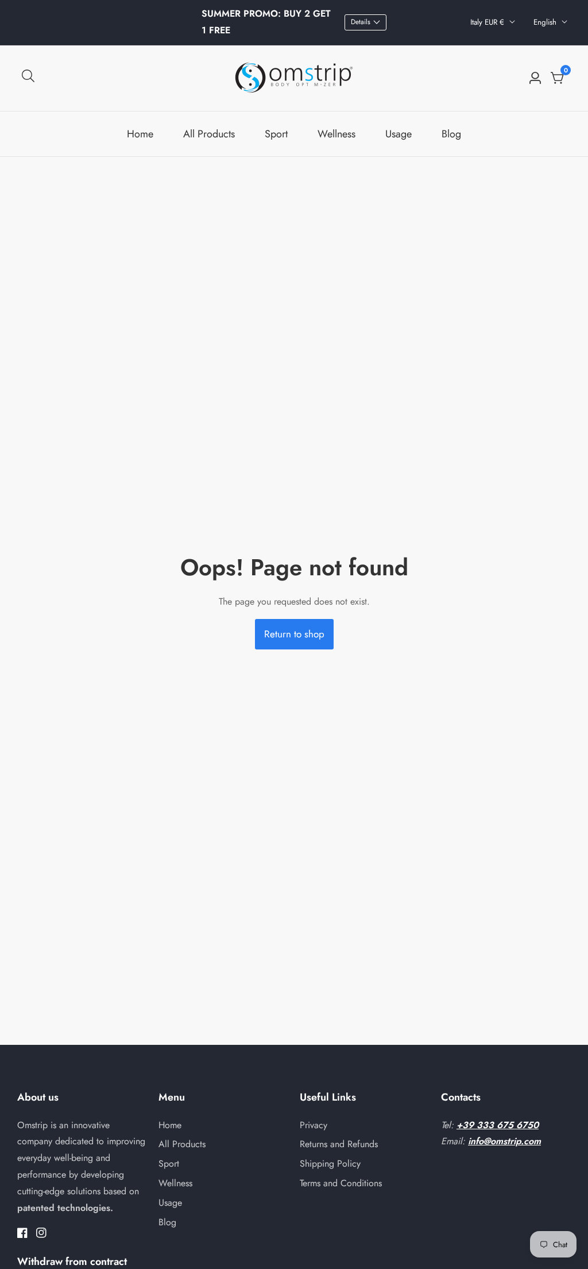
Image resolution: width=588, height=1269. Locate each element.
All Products (209, 133)
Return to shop (294, 634)
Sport (276, 133)
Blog (451, 133)
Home (140, 133)
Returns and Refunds (339, 1144)
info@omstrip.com (504, 1141)
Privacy (313, 1125)
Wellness (336, 133)
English (546, 22)
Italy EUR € (488, 22)
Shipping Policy (330, 1163)
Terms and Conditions (341, 1183)
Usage (398, 133)
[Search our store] (28, 78)
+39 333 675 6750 (498, 1125)
